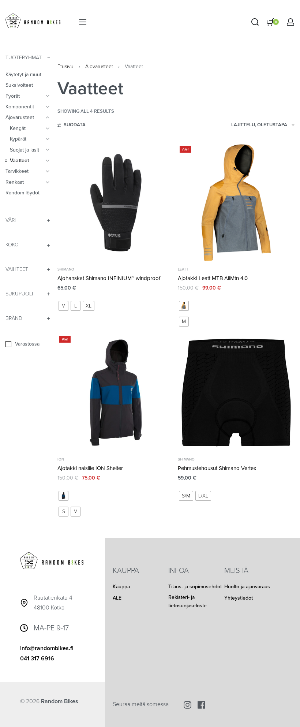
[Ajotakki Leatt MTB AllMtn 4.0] (236, 202)
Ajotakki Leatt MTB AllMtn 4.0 (213, 278)
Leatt (183, 269)
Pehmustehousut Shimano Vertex (217, 468)
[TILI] (290, 22)
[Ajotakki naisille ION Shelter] (115, 392)
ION (60, 459)
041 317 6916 (37, 658)
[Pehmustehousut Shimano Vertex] (236, 392)
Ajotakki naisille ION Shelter (90, 468)
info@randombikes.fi (47, 648)
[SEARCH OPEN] (255, 22)
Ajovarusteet (99, 66)
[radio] (63, 305)
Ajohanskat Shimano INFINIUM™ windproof (108, 278)
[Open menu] (83, 22)
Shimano (65, 269)
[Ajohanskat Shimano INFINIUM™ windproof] (115, 202)
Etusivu (65, 66)
